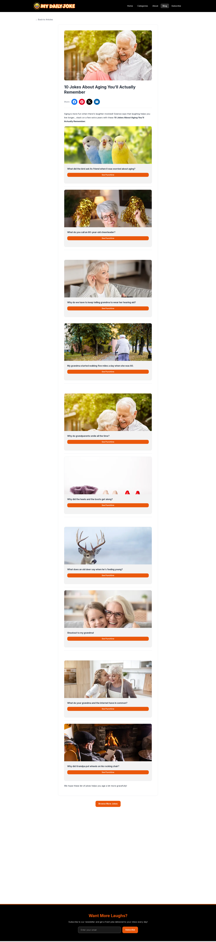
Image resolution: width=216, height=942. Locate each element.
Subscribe (176, 6)
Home (130, 6)
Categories (142, 6)
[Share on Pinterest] (82, 102)
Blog (165, 6)
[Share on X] (89, 102)
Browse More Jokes (108, 804)
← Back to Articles (44, 19)
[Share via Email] (97, 102)
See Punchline (108, 175)
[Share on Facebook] (74, 102)
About (155, 6)
